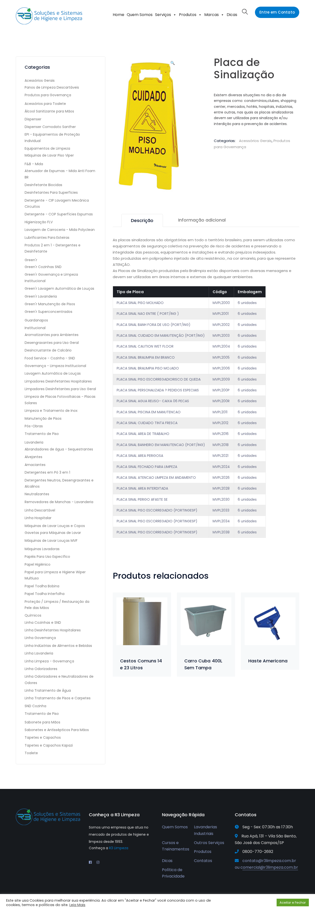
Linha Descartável (40, 510)
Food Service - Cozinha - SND (50, 358)
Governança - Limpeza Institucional (55, 365)
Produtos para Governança (48, 95)
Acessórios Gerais (255, 140)
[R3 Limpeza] (49, 15)
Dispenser (33, 119)
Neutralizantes (37, 494)
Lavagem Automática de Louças (53, 373)
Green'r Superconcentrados (48, 311)
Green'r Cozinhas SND (43, 266)
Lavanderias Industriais (205, 830)
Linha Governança (40, 637)
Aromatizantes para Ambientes (52, 334)
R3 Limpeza (118, 848)
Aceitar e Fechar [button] (293, 902)
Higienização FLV (39, 222)
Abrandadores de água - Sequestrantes (59, 449)
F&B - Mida (34, 163)
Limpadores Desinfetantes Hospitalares (58, 381)
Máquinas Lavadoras (42, 548)
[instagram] (97, 862)
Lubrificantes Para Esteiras (47, 237)
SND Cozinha (35, 705)
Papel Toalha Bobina (42, 586)
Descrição (142, 220)
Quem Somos (140, 14)
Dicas (232, 14)
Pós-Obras (34, 426)
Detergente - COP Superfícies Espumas (59, 214)
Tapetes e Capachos (43, 737)
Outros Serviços (209, 843)
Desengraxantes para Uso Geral (52, 342)
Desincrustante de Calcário (48, 350)
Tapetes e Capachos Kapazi (49, 745)
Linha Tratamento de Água (48, 690)
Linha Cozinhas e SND (43, 622)
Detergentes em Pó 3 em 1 (47, 472)
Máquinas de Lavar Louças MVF (51, 540)
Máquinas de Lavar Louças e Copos (55, 525)
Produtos (187, 14)
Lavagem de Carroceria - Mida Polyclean (60, 229)
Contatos (203, 860)
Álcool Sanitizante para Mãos (49, 111)
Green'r (31, 259)
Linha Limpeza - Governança (49, 661)
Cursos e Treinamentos (175, 846)
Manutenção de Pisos (43, 418)
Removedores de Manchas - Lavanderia (59, 501)
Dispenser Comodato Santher (50, 126)
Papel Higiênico (37, 564)
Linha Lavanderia (39, 653)
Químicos (33, 615)
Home (118, 14)
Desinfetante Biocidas (43, 184)
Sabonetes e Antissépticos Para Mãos (57, 729)
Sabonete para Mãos (42, 722)
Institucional (35, 327)
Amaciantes (35, 464)
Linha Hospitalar (38, 517)
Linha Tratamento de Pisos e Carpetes (58, 698)
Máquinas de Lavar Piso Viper (49, 155)
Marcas (211, 14)
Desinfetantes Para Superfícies (51, 192)
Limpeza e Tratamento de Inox (51, 410)
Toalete (31, 753)
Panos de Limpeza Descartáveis (52, 87)
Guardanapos (36, 320)
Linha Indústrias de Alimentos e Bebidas (58, 645)
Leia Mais (77, 904)
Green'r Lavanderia (41, 296)
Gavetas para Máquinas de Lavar (53, 532)
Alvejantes (33, 456)
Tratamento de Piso (42, 433)
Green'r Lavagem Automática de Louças (59, 288)
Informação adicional (202, 220)
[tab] (142, 220)
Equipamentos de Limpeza (47, 148)
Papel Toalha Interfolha (44, 593)
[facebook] (90, 862)
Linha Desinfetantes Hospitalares (53, 630)
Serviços (163, 14)
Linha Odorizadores (41, 668)
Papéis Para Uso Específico (47, 556)
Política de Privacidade (173, 873)
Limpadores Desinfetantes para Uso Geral (60, 388)
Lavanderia (34, 442)
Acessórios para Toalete (45, 103)
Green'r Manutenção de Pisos (50, 304)
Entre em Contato (277, 12)
